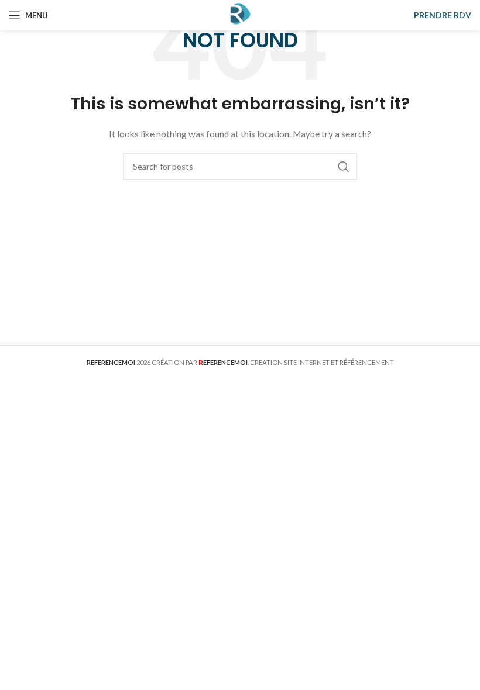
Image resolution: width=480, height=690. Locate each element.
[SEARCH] (343, 166)
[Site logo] (240, 14)
